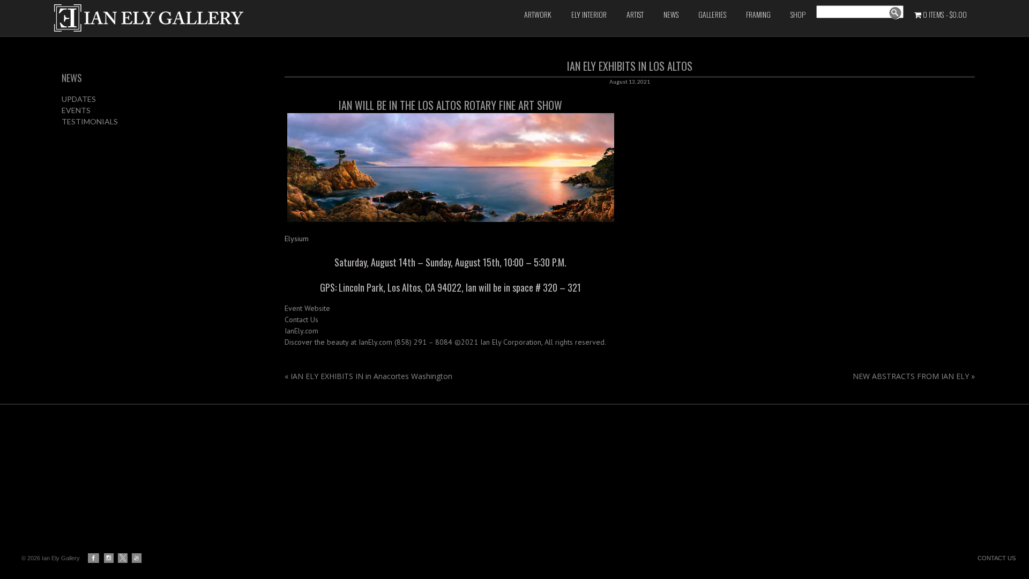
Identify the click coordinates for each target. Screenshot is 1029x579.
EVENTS (76, 110)
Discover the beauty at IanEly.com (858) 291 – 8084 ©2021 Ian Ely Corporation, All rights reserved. (445, 342)
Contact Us (301, 319)
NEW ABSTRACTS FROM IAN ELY (914, 376)
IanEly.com (301, 331)
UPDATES (79, 98)
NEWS (72, 78)
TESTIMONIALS (90, 121)
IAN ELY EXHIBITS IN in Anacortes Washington (368, 376)
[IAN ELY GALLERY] (213, 18)
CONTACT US (997, 558)
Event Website (307, 308)
